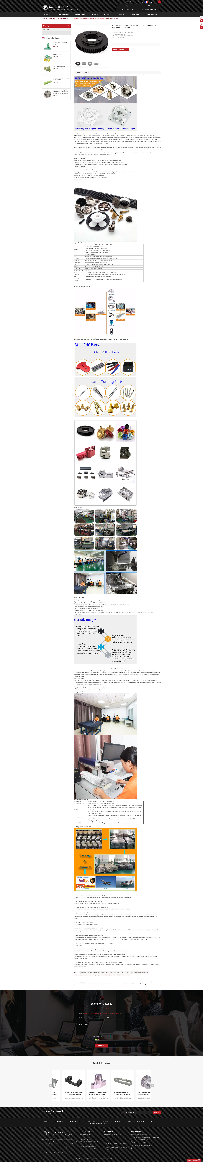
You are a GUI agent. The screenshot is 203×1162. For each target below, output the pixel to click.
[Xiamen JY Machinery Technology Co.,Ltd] (60, 7)
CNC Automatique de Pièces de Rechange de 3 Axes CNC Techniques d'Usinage (89, 1094)
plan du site (140, 1121)
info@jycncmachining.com (149, 9)
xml (151, 1121)
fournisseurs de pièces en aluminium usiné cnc (118, 972)
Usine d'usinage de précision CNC (88, 1146)
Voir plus (55, 46)
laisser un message (193, 1160)
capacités (94, 14)
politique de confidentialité (98, 1123)
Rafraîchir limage (104, 1039)
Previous (50, 1085)
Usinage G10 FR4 (57, 54)
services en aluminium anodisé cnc (120, 975)
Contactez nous (151, 14)
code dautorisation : (97, 1036)
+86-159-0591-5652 (127, 9)
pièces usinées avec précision (83, 975)
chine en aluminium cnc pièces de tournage (93, 972)
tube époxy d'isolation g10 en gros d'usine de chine (61, 79)
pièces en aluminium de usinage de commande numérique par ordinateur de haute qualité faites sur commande (138, 1094)
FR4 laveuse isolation (85, 1139)
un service (121, 14)
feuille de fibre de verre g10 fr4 (87, 1151)
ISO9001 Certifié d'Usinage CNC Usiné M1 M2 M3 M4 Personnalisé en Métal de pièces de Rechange (61, 91)
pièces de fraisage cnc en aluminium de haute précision (64, 1094)
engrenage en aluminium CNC (101, 975)
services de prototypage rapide (140, 972)
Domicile (47, 14)
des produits (80, 14)
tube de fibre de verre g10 (86, 1134)
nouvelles (135, 14)
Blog (129, 1121)
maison (46, 1121)
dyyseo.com (126, 1159)
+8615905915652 (143, 1148)
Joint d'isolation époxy (85, 1144)
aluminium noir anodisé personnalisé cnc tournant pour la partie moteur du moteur (103, 1013)
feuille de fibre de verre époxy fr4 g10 (112, 1134)
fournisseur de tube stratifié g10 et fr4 (112, 1141)
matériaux (108, 14)
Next (152, 1085)
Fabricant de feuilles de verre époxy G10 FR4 (60, 43)
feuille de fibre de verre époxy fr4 (88, 1149)
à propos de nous (74, 1121)
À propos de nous (62, 14)
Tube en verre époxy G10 (59, 66)
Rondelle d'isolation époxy (86, 1137)
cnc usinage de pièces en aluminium (89, 1142)
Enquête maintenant (119, 49)
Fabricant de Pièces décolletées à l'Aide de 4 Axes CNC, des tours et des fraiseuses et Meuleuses (114, 1094)
